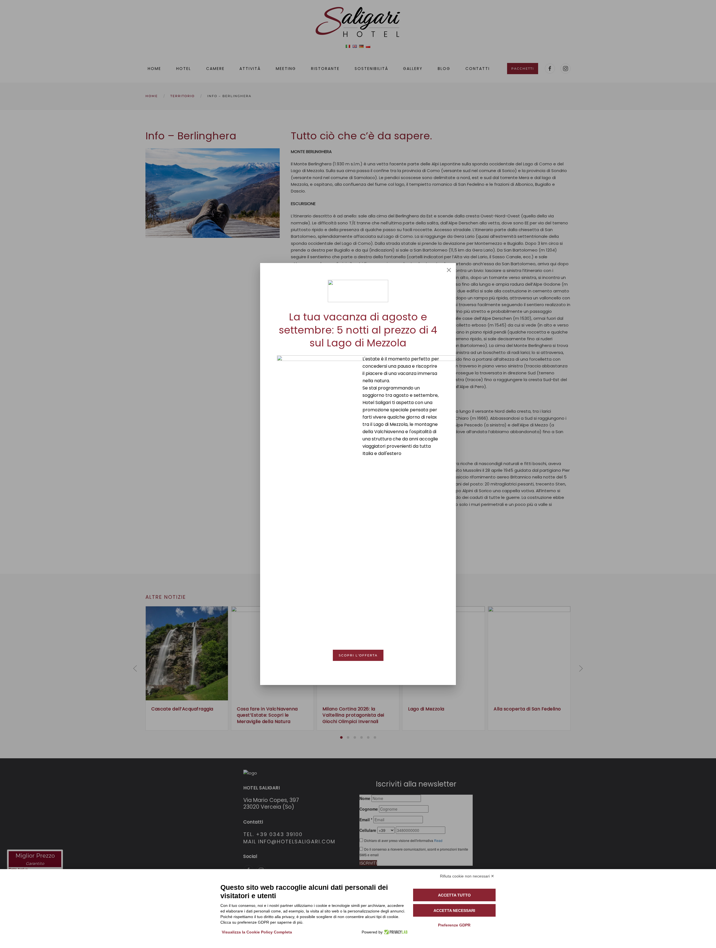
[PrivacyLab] (395, 932)
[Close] (449, 270)
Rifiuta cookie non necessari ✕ (467, 876)
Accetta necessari (454, 910)
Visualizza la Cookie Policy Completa (257, 932)
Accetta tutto (454, 895)
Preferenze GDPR (454, 925)
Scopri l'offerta (358, 655)
